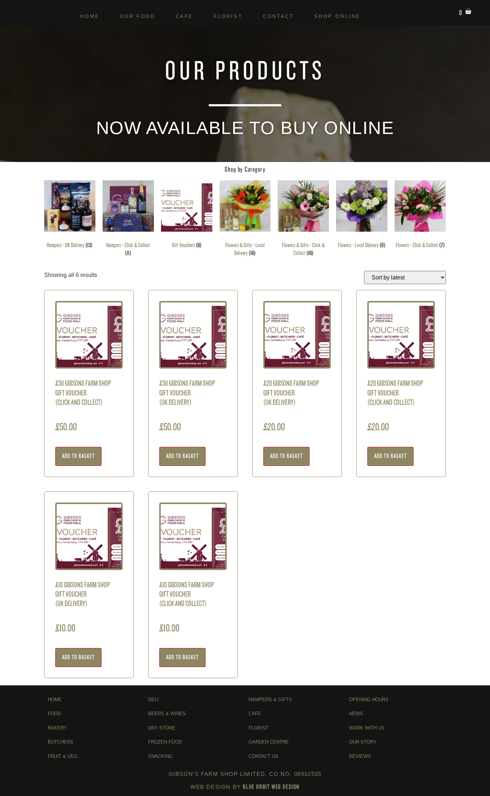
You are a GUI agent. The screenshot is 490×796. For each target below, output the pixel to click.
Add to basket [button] (78, 456)
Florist (228, 16)
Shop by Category (245, 169)
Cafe (184, 16)
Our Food (137, 16)
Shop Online (337, 16)
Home (89, 16)
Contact (278, 16)
